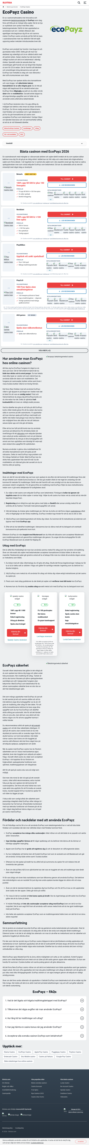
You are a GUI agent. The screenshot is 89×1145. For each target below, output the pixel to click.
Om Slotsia (5, 1083)
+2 (50, 199)
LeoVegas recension (44, 636)
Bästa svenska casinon (39, 1083)
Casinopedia (6, 1093)
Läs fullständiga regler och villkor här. (59, 203)
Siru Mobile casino (28, 1057)
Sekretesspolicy (7, 1128)
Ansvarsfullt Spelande (23, 1109)
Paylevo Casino (75, 1052)
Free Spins (34, 1090)
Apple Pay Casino (41, 1052)
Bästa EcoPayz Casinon (11, 128)
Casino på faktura (46, 1057)
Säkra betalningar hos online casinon (18, 1061)
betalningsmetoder (18, 20)
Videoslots (63, 1097)
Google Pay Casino (63, 1057)
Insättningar (27, 128)
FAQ (21, 134)
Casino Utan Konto (37, 1097)
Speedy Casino (65, 1090)
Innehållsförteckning (9, 1090)
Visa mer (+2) (44, 350)
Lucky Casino (64, 1083)
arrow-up (45, 143)
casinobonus (76, 511)
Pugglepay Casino (59, 1052)
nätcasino (21, 434)
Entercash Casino (10, 1057)
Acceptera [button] (81, 1141)
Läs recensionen (68, 185)
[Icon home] (3, 7)
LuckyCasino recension (72, 639)
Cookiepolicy (19, 1128)
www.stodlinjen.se (37, 203)
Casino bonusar (36, 1086)
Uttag (37, 128)
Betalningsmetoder (12, 7)
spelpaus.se (46, 203)
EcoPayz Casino (24, 1052)
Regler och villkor (7, 1086)
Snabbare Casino (66, 1093)
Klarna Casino (9, 1052)
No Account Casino (66, 1086)
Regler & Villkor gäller (72, 308)
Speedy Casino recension (17, 640)
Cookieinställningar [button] (37, 1143)
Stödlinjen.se (81, 308)
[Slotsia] (8, 3)
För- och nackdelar (10, 134)
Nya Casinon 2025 (37, 1093)
